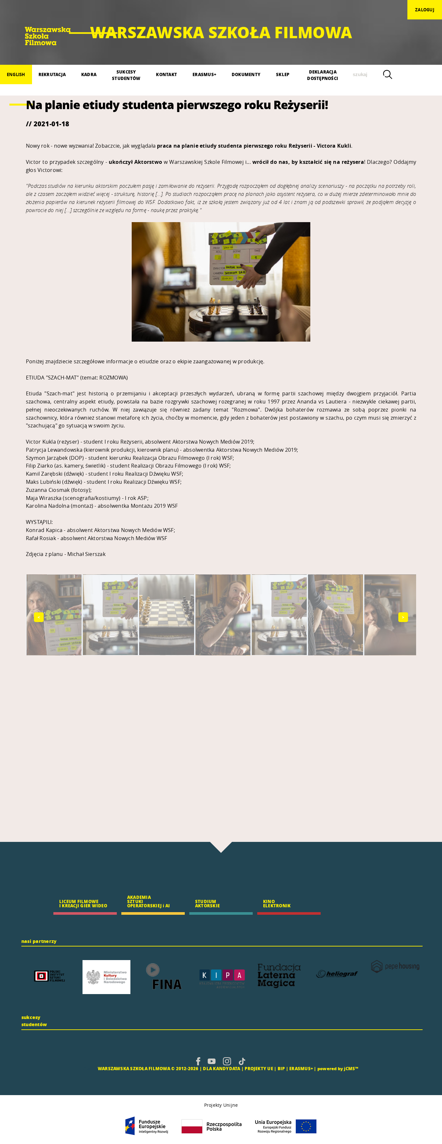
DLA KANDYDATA (221, 1068)
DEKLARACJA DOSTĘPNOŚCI (322, 75)
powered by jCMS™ (338, 1068)
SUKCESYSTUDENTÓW (126, 75)
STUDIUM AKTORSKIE (207, 903)
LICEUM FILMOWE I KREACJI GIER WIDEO (83, 903)
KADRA (88, 74)
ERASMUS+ (204, 74)
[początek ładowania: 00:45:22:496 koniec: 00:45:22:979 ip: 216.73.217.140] (198, 1061)
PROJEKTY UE (259, 1068)
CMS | (89, 1068)
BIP (281, 1068)
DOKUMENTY (246, 74)
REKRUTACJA (52, 74)
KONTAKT (166, 74)
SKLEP (282, 74)
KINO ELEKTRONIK (277, 903)
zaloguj (424, 10)
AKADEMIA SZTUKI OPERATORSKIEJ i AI (148, 901)
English (16, 74)
